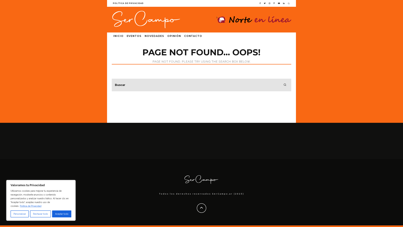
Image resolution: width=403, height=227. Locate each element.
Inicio (118, 36)
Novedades (154, 36)
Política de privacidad (128, 3)
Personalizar (20, 214)
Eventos (134, 36)
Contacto (193, 36)
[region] (41, 200)
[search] (285, 85)
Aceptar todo (61, 214)
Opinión (174, 36)
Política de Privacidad (30, 206)
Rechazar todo (40, 214)
